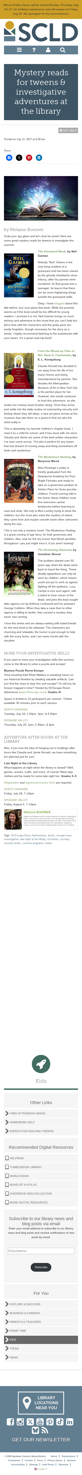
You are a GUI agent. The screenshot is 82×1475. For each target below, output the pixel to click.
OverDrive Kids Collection (31, 1193)
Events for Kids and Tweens (32, 1131)
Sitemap (33, 1464)
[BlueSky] (37, 1432)
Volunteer (63, 1464)
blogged (59, 303)
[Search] (62, 50)
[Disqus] (41, 898)
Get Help (69, 130)
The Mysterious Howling (54, 456)
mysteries (53, 839)
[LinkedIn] (70, 1423)
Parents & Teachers (25, 1321)
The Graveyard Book (52, 251)
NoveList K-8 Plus (23, 1184)
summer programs (33, 843)
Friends (29, 1460)
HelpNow (17, 1158)
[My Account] (48, 50)
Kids (13, 1339)
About (54, 1456)
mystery (64, 839)
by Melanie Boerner (23, 229)
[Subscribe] (46, 1432)
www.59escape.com (32, 692)
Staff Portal (48, 1464)
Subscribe (41, 1267)
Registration (11, 782)
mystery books (12, 843)
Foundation (14, 1460)
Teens (14, 1348)
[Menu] (19, 50)
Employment (68, 1456)
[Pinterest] (51, 1423)
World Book (19, 1176)
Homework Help (22, 1122)
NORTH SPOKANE (16, 709)
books (51, 835)
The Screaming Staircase (54, 549)
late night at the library (33, 839)
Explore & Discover (25, 1304)
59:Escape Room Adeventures (28, 835)
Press (40, 1460)
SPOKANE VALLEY (16, 720)
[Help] (33, 50)
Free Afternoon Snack (27, 1113)
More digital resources (29, 1202)
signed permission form (40, 782)
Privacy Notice (55, 1460)
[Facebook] (11, 1423)
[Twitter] (31, 1423)
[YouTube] (41, 1423)
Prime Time (18, 1330)
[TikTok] (61, 1423)
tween (48, 843)
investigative (11, 839)
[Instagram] (21, 1423)
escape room (64, 835)
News (14, 1357)
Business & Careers (25, 1313)
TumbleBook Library (26, 1167)
